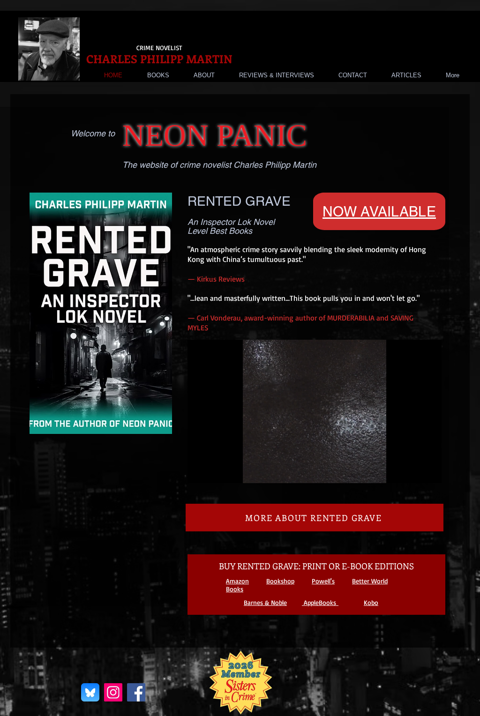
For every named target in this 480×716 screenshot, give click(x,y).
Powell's (323, 581)
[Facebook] (136, 692)
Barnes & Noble (265, 602)
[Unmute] (216, 470)
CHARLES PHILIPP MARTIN (159, 58)
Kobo (371, 602)
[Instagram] (113, 692)
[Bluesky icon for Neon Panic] (90, 692)
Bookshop (280, 581)
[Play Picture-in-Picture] (413, 470)
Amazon (237, 581)
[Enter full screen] (429, 470)
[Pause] (200, 470)
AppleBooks (320, 602)
